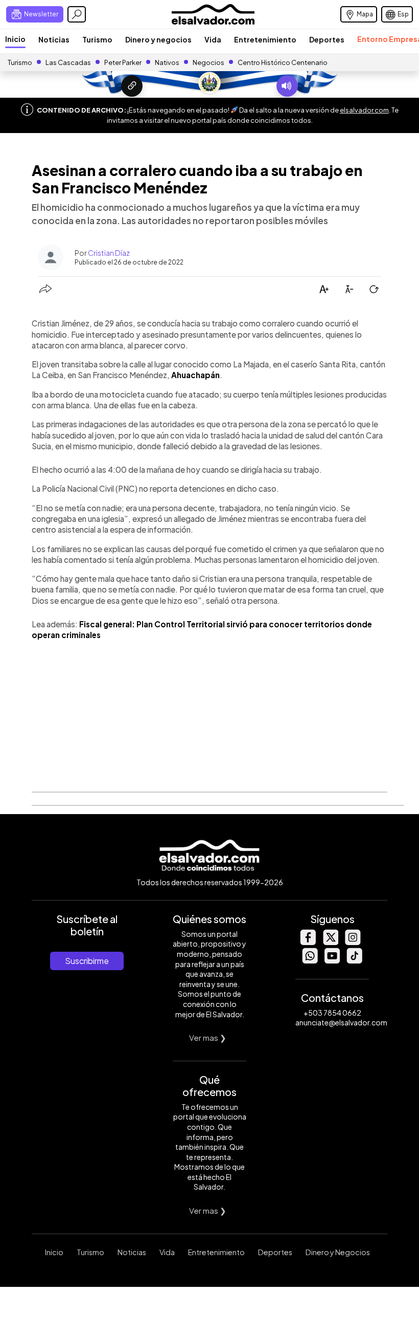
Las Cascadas (68, 62)
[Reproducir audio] (287, 86)
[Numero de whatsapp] (309, 961)
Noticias (53, 39)
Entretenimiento (265, 39)
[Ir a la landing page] (132, 86)
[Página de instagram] (352, 942)
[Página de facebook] (307, 942)
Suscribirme (87, 960)
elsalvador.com (364, 110)
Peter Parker (123, 62)
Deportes (326, 39)
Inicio (15, 38)
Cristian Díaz (109, 252)
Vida (212, 39)
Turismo (97, 39)
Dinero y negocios (158, 39)
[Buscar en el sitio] (76, 14)
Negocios (208, 62)
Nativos (167, 62)
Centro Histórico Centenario (283, 62)
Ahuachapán (195, 375)
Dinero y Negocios (338, 1252)
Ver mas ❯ (207, 1037)
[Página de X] (330, 942)
